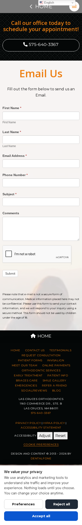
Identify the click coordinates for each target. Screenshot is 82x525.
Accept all (41, 516)
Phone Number (15, 175)
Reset (60, 436)
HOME (44, 336)
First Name (12, 108)
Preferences (23, 504)
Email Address (15, 156)
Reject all (61, 504)
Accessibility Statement (41, 427)
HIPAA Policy (54, 423)
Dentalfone (41, 458)
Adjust (45, 436)
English (48, 2)
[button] (74, 6)
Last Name (12, 132)
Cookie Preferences (41, 444)
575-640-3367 (43, 44)
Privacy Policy (28, 423)
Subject (9, 194)
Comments (11, 213)
